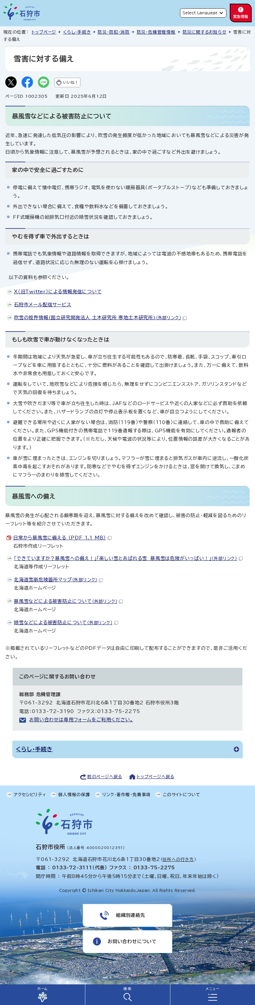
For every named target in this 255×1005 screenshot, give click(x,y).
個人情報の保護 (74, 794)
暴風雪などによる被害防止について (65, 601)
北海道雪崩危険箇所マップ (55, 579)
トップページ (44, 32)
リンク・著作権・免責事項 (127, 794)
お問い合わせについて (132, 941)
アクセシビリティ (30, 794)
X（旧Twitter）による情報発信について (58, 291)
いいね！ (70, 82)
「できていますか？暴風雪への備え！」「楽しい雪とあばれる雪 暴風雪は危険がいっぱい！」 (125, 558)
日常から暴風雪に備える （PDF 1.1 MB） (59, 537)
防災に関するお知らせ (204, 32)
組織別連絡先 (130, 915)
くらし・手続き (77, 32)
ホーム (42, 988)
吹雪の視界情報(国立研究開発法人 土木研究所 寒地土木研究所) (97, 317)
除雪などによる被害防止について (63, 622)
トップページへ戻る (155, 777)
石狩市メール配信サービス (42, 304)
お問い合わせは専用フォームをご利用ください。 (81, 719)
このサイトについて (181, 794)
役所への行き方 (178, 859)
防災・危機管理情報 (156, 32)
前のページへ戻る (104, 777)
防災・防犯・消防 (113, 32)
